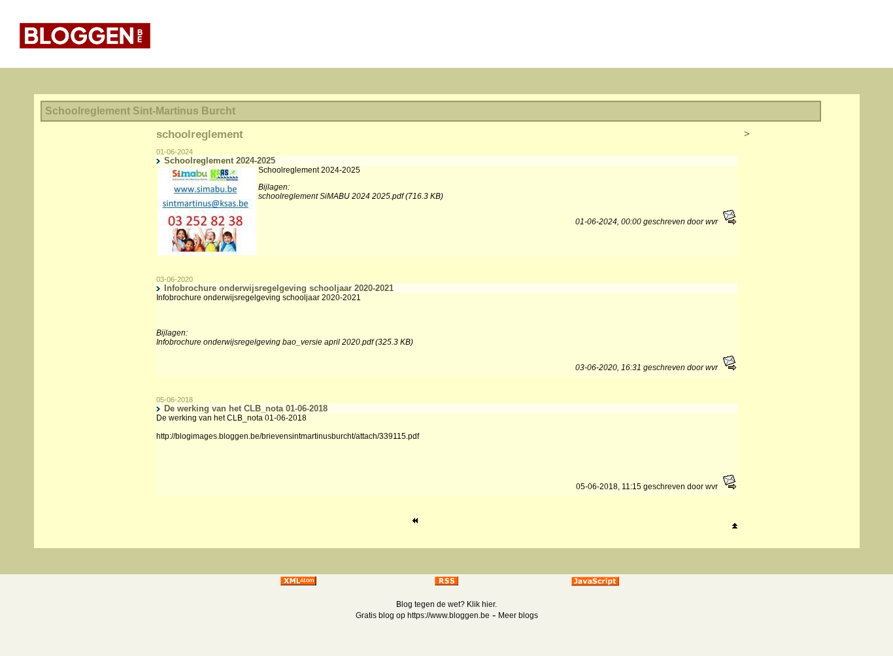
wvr (711, 221)
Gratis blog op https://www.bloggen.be (423, 615)
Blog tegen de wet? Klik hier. (446, 604)
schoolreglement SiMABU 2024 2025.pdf (330, 196)
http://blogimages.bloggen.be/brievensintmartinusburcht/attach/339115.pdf (287, 436)
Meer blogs (518, 615)
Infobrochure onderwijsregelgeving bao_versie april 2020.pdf (264, 342)
